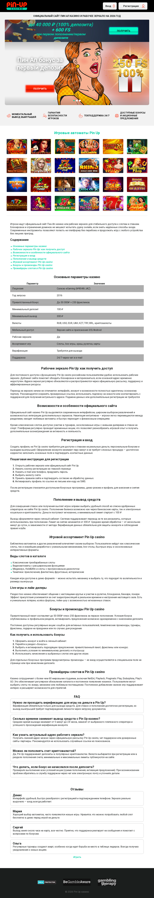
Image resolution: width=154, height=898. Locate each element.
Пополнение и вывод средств (29, 258)
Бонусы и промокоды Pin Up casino (32, 265)
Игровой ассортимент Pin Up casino (32, 262)
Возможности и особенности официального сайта (41, 252)
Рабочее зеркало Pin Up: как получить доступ (39, 249)
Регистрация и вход (24, 255)
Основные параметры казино (29, 246)
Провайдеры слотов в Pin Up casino (33, 268)
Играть (77, 857)
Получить (40, 88)
